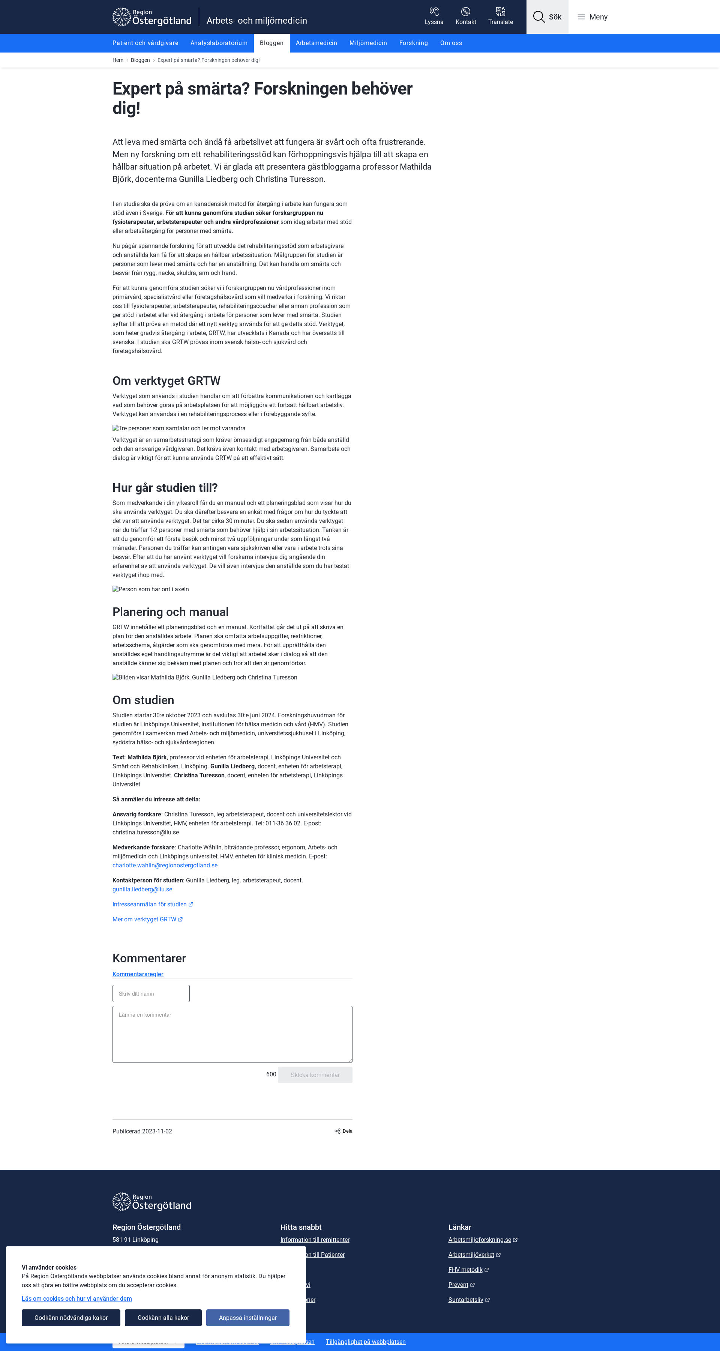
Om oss (451, 43)
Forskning (413, 43)
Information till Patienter (312, 1254)
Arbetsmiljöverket (474, 1254)
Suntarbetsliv (469, 1299)
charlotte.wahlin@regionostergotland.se (165, 865)
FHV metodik (468, 1269)
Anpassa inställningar (248, 1317)
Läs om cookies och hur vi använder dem (77, 1298)
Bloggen (272, 43)
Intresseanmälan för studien (153, 904)
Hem (117, 60)
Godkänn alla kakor (163, 1317)
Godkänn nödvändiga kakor (71, 1317)
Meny (599, 16)
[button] (547, 17)
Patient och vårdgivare (145, 43)
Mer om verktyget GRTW (147, 919)
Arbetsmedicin (317, 43)
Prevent (461, 1284)
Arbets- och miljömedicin (257, 20)
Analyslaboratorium (219, 43)
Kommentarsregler (138, 974)
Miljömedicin (368, 43)
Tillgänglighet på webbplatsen (366, 1341)
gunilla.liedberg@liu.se (142, 889)
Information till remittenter (315, 1239)
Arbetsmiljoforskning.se (483, 1239)
